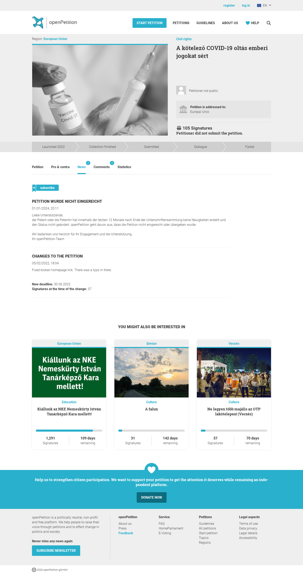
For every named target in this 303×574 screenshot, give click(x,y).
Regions (205, 543)
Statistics (124, 167)
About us (230, 23)
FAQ (162, 524)
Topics (204, 538)
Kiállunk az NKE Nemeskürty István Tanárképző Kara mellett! (69, 411)
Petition (37, 167)
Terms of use (248, 524)
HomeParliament (171, 528)
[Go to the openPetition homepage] (55, 22)
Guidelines (205, 23)
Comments (102, 165)
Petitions (181, 23)
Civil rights (184, 39)
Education (69, 402)
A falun (151, 408)
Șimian (151, 344)
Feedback (126, 533)
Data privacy (248, 528)
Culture (151, 402)
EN (264, 5)
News (82, 165)
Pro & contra (60, 167)
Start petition (149, 23)
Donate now (151, 497)
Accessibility (248, 538)
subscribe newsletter (56, 551)
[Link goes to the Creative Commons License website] (34, 570)
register (229, 5)
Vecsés (234, 344)
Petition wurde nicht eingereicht (67, 201)
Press (123, 528)
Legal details (248, 533)
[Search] (268, 23)
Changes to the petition (57, 256)
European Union (55, 39)
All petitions (207, 528)
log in (246, 5)
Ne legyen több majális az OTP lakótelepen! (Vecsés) (234, 411)
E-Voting (165, 533)
